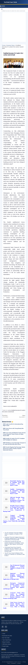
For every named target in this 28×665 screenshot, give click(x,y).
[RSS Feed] (6, 626)
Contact (19, 663)
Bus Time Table (5, 637)
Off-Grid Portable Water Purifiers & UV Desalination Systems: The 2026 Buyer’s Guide (17, 499)
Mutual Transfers (6, 642)
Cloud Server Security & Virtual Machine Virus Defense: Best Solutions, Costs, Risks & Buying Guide (13, 605)
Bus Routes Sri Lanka (7, 635)
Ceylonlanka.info (9, 661)
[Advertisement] (14, 27)
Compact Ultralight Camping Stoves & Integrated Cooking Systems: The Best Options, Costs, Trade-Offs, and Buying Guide (13, 519)
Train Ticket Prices (6, 639)
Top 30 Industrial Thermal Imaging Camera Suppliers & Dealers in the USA (13, 534)
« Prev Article (5, 417)
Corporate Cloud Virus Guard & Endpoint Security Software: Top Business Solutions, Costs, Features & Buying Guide (14, 549)
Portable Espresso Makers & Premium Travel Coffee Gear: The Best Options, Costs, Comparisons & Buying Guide (13, 508)
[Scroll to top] (24, 662)
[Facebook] (2, 626)
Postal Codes (5, 646)
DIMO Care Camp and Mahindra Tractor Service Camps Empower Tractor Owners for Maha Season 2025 (14, 434)
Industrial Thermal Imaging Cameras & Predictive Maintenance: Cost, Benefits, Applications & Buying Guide (15, 538)
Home (3, 45)
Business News (10, 45)
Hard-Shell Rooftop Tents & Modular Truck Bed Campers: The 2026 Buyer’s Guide (17, 483)
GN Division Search (6, 644)
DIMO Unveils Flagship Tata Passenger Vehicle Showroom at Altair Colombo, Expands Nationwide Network (14, 449)
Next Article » (22, 417)
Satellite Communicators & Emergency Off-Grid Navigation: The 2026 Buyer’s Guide (17, 491)
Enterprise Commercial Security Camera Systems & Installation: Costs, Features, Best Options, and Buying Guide (14, 543)
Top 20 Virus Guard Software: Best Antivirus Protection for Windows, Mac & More (15, 554)
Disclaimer (13, 663)
